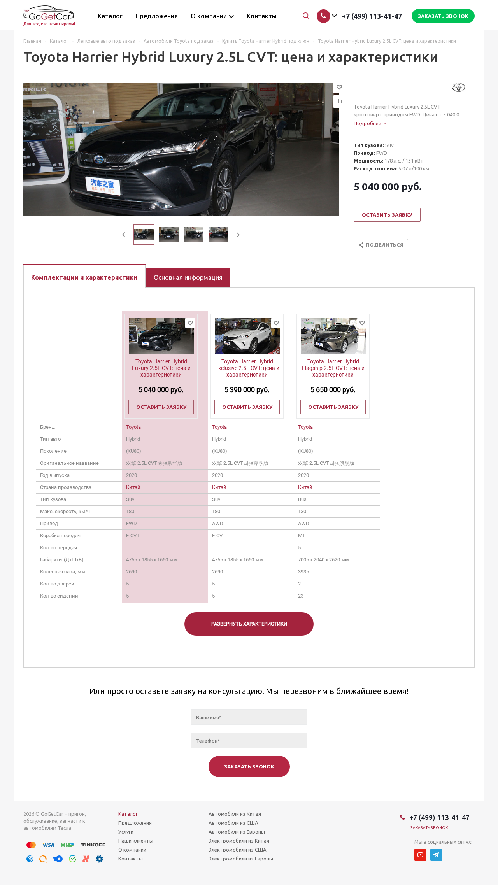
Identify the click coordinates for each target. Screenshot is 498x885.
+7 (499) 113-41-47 (372, 15)
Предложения (135, 822)
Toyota (133, 427)
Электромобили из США (238, 849)
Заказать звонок (429, 827)
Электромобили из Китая (239, 840)
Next (238, 234)
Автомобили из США (233, 822)
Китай (133, 487)
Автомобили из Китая (235, 814)
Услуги (125, 831)
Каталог (128, 814)
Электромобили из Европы (241, 858)
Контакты (130, 858)
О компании (132, 849)
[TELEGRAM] (436, 855)
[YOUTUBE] (420, 855)
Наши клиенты (135, 840)
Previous (124, 234)
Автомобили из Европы (237, 831)
